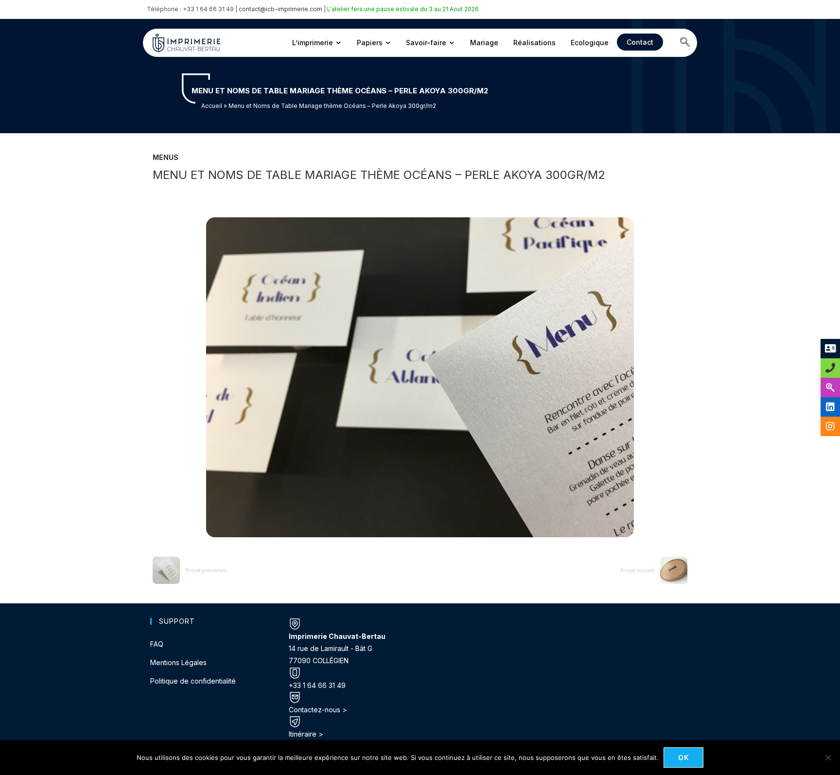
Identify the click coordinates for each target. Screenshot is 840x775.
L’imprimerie (312, 42)
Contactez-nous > (318, 709)
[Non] (828, 757)
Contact (640, 42)
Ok (683, 757)
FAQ (156, 644)
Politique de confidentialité (193, 681)
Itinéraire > (306, 734)
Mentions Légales (178, 662)
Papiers (370, 42)
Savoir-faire (426, 42)
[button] (685, 43)
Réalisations (534, 42)
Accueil (211, 105)
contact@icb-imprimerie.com (280, 9)
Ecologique (590, 42)
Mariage (484, 42)
